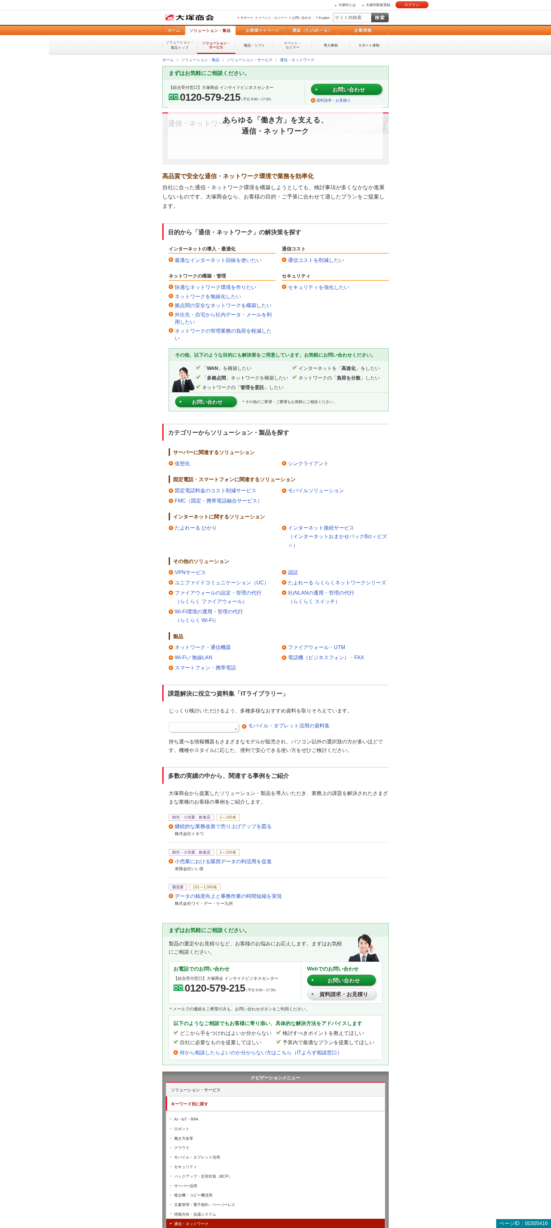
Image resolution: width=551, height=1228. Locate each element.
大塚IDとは (347, 5)
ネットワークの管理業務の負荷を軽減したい (223, 334)
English (324, 17)
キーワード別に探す (189, 1103)
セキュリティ (185, 1166)
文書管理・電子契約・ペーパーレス (204, 1204)
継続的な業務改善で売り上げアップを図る (223, 826)
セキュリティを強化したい (318, 287)
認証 (293, 572)
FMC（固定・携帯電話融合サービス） (218, 500)
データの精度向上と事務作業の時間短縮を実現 (228, 896)
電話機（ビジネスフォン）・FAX (326, 657)
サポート (246, 17)
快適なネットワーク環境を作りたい (215, 287)
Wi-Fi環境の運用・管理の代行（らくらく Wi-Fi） (209, 616)
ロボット (181, 1128)
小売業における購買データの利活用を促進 (223, 861)
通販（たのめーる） (312, 30)
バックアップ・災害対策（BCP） (203, 1176)
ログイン (412, 5)
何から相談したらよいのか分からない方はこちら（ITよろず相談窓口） (261, 1052)
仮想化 (182, 463)
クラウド (181, 1147)
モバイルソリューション (316, 490)
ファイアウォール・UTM (316, 647)
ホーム (173, 30)
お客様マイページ (262, 30)
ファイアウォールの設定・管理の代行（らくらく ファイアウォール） (218, 597)
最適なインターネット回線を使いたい (218, 260)
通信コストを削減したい (316, 260)
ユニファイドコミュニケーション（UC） (222, 582)
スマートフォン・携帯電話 (205, 667)
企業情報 (363, 30)
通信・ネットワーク (191, 1223)
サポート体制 (368, 45)
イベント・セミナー (272, 17)
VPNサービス (190, 572)
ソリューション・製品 (210, 30)
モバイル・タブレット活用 (197, 1157)
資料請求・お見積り (333, 100)
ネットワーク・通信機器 (203, 647)
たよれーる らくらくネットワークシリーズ (337, 582)
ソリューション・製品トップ (180, 44)
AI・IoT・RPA (186, 1119)
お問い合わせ (301, 17)
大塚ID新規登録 (378, 5)
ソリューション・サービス (216, 45)
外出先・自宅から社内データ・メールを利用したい (223, 318)
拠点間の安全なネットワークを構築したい (223, 305)
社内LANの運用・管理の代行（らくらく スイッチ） (321, 597)
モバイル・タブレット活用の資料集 (289, 725)
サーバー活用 (185, 1185)
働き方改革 (183, 1138)
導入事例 (331, 45)
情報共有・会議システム (195, 1214)
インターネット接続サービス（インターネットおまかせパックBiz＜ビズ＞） (337, 536)
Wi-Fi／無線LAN (193, 657)
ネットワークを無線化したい (208, 296)
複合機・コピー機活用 (193, 1195)
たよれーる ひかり (196, 527)
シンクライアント (308, 463)
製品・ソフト (254, 45)
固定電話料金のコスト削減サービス (215, 490)
